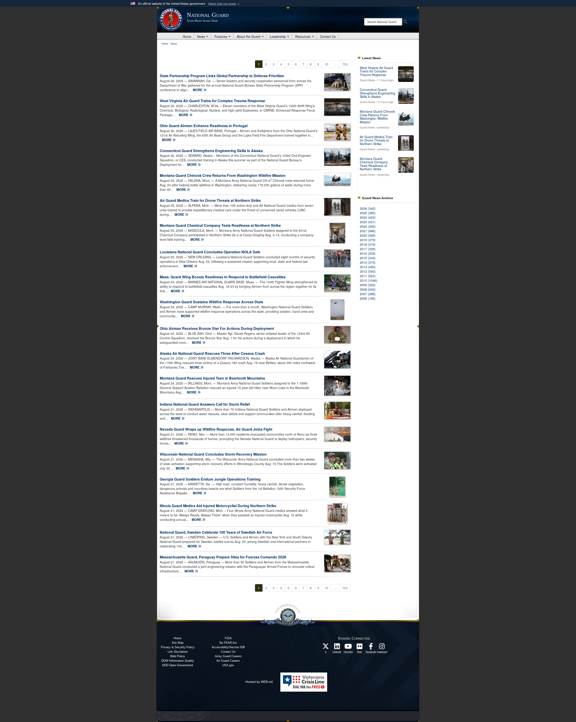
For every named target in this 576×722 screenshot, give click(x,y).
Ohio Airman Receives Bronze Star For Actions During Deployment (217, 328)
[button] (224, 3)
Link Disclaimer (178, 651)
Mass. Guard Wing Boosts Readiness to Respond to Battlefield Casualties (223, 276)
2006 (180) (368, 298)
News (201, 36)
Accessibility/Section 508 (228, 647)
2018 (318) (368, 244)
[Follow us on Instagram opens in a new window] (382, 647)
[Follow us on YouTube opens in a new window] (348, 647)
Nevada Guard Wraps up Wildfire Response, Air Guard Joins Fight (216, 429)
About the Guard (248, 36)
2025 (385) (368, 213)
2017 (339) (368, 249)
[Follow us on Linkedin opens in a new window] (337, 647)
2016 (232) (368, 253)
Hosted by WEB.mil (259, 682)
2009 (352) (368, 285)
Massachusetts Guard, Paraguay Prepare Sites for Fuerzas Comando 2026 (223, 557)
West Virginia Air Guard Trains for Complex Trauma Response (212, 100)
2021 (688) (368, 231)
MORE (198, 90)
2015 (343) (368, 258)
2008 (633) (368, 289)
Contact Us (328, 36)
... (335, 64)
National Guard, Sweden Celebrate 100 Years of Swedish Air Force (216, 532)
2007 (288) (368, 294)
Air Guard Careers (228, 660)
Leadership (278, 36)
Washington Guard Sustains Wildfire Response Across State (211, 301)
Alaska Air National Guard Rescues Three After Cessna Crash (212, 353)
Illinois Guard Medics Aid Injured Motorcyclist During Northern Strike (218, 505)
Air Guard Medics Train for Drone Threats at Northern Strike (210, 200)
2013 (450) (368, 267)
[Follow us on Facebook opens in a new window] (370, 647)
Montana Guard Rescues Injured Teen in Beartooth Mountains (212, 378)
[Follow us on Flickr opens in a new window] (359, 647)
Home (187, 36)
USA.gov (228, 665)
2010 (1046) (368, 280)
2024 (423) (368, 217)
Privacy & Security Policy (177, 647)
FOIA (228, 638)
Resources (302, 36)
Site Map (177, 642)
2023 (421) (368, 222)
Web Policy (177, 656)
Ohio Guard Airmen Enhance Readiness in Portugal (204, 125)
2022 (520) (368, 226)
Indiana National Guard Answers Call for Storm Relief (205, 404)
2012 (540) (368, 271)
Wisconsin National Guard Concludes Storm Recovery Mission (213, 454)
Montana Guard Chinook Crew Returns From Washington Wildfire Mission (223, 175)
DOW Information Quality (177, 660)
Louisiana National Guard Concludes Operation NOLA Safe (210, 251)
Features (220, 36)
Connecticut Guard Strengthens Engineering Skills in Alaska (211, 150)
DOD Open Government (177, 665)
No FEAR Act (228, 642)
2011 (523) (368, 276)
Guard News (367, 80)
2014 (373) (368, 262)
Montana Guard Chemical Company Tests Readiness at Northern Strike (220, 225)
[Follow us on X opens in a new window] (325, 647)
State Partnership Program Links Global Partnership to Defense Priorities (222, 75)
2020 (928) (368, 235)
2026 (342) (368, 208)
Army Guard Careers (228, 656)
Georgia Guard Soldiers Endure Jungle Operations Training (210, 479)
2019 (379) (368, 240)
